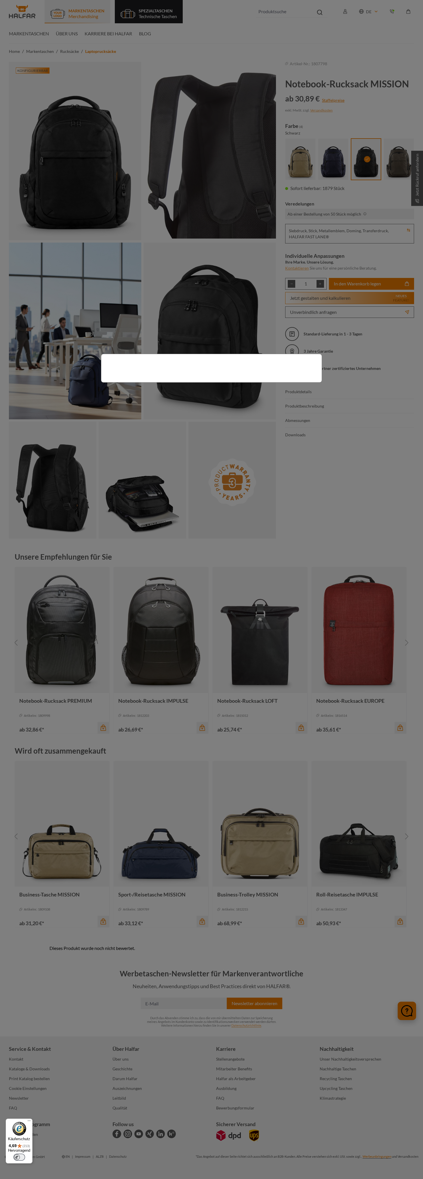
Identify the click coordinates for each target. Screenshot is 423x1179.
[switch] (19, 1157)
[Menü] (29, 1122)
